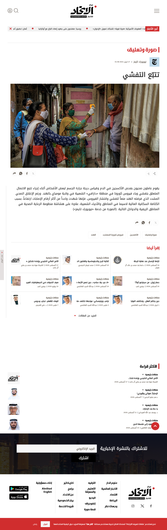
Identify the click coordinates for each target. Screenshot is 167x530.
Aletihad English (47, 490)
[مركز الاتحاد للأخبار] (83, 11)
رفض (35, 524)
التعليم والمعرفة (90, 490)
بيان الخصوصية (66, 500)
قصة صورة (89, 509)
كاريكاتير (69, 482)
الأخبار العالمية (109, 488)
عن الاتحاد (68, 494)
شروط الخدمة (66, 506)
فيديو (92, 497)
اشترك (83, 458)
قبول (45, 524)
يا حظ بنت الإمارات (150, 408)
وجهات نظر (111, 506)
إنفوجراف (90, 503)
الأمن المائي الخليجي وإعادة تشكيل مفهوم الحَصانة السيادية (143, 378)
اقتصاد (113, 494)
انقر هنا (89, 524)
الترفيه (91, 482)
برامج (71, 488)
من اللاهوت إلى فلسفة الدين (145, 424)
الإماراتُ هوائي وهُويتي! (147, 393)
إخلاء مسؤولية (44, 482)
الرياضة (113, 500)
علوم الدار (111, 482)
